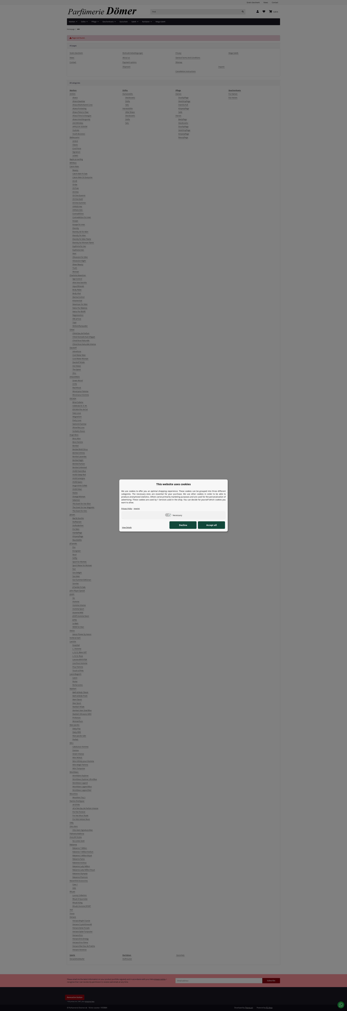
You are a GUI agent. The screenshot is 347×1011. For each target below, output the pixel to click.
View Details (127, 527)
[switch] (168, 515)
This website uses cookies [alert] (173, 484)
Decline (183, 525)
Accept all (211, 525)
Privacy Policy (126, 508)
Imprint (137, 508)
